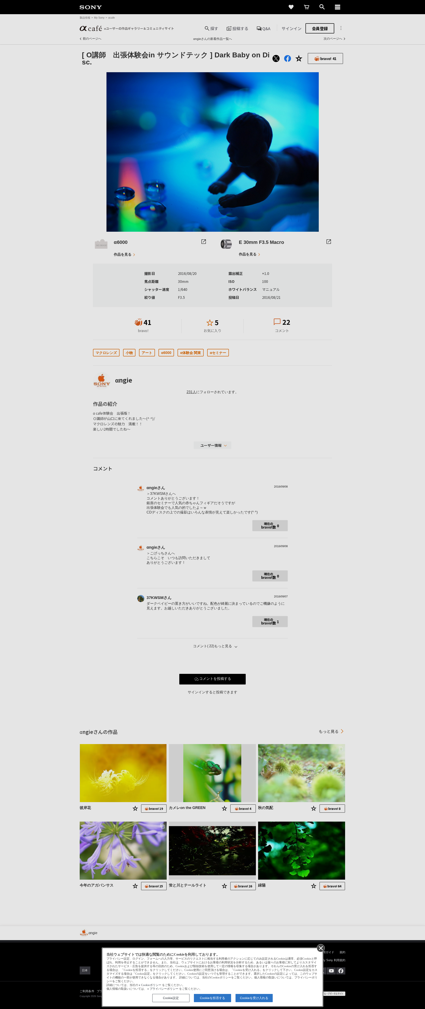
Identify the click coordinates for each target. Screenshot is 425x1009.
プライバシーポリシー (164, 988)
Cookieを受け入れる (254, 998)
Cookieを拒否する (212, 998)
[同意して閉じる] (320, 948)
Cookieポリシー (151, 985)
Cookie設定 (171, 998)
